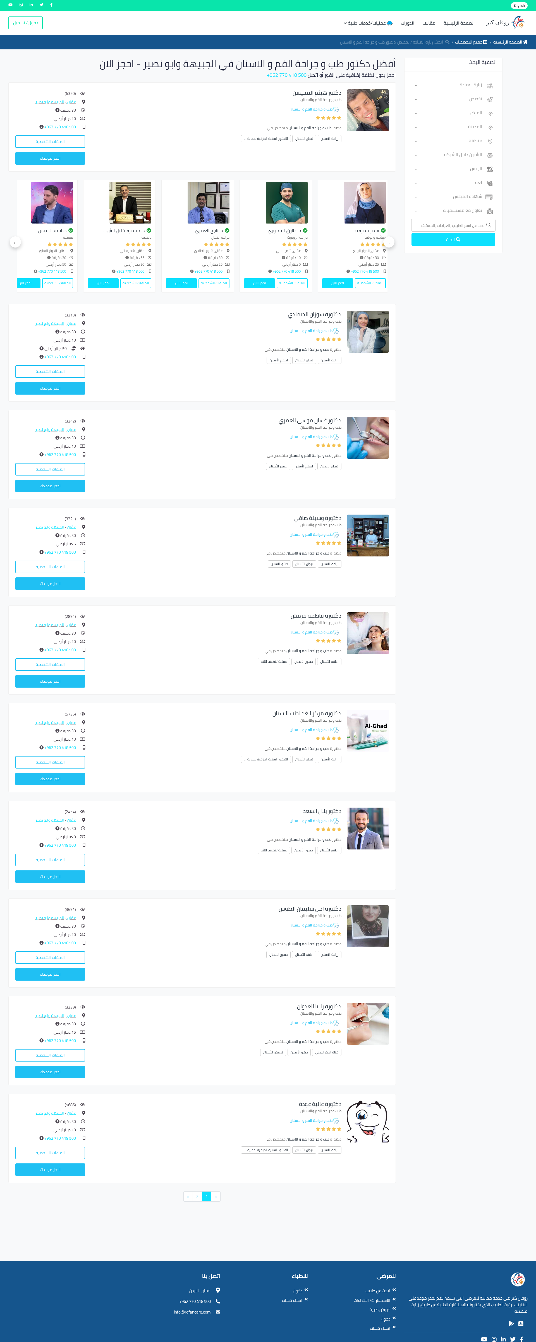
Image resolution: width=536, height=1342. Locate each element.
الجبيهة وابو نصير (49, 101)
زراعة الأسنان (329, 138)
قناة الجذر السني (326, 1052)
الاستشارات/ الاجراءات (372, 1300)
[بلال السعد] (368, 828)
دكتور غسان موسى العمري (310, 420)
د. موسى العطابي (20, 230)
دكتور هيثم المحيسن (317, 92)
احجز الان (387, 283)
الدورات (407, 23)
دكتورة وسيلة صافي (317, 518)
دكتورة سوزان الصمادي (314, 314)
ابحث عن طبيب (377, 1291)
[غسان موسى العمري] (368, 437)
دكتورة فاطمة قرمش (316, 615)
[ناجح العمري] (325, 203)
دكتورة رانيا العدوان (319, 1006)
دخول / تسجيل (25, 23)
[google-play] (511, 1324)
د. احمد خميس (180, 230)
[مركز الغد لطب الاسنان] (368, 730)
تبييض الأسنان (273, 1052)
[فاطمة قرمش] (368, 633)
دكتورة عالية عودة (320, 1104)
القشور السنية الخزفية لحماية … (266, 138)
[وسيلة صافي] (368, 535)
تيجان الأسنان (304, 138)
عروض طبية (380, 1309)
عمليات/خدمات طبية (367, 23)
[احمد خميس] (169, 203)
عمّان (71, 101)
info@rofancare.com (192, 1312)
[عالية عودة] (368, 1121)
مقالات (429, 23)
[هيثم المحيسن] (368, 110)
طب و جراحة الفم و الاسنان (311, 109)
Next (15, 242)
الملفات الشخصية (50, 141)
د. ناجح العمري (337, 230)
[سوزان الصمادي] (368, 331)
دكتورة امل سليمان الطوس (310, 908)
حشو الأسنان (279, 564)
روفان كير (498, 22)
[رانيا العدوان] (368, 1023)
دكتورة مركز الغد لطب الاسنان (306, 713)
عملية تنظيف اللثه (274, 661)
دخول (385, 1319)
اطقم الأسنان (279, 360)
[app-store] (520, 1324)
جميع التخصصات (469, 42)
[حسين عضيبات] (91, 203)
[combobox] (448, 85)
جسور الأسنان (278, 466)
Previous (388, 242)
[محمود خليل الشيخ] (247, 203)
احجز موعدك (50, 158)
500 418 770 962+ (287, 75)
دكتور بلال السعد (322, 811)
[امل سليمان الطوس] (368, 926)
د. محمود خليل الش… (251, 230)
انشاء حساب (380, 1328)
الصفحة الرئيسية (459, 23)
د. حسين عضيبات (100, 230)
